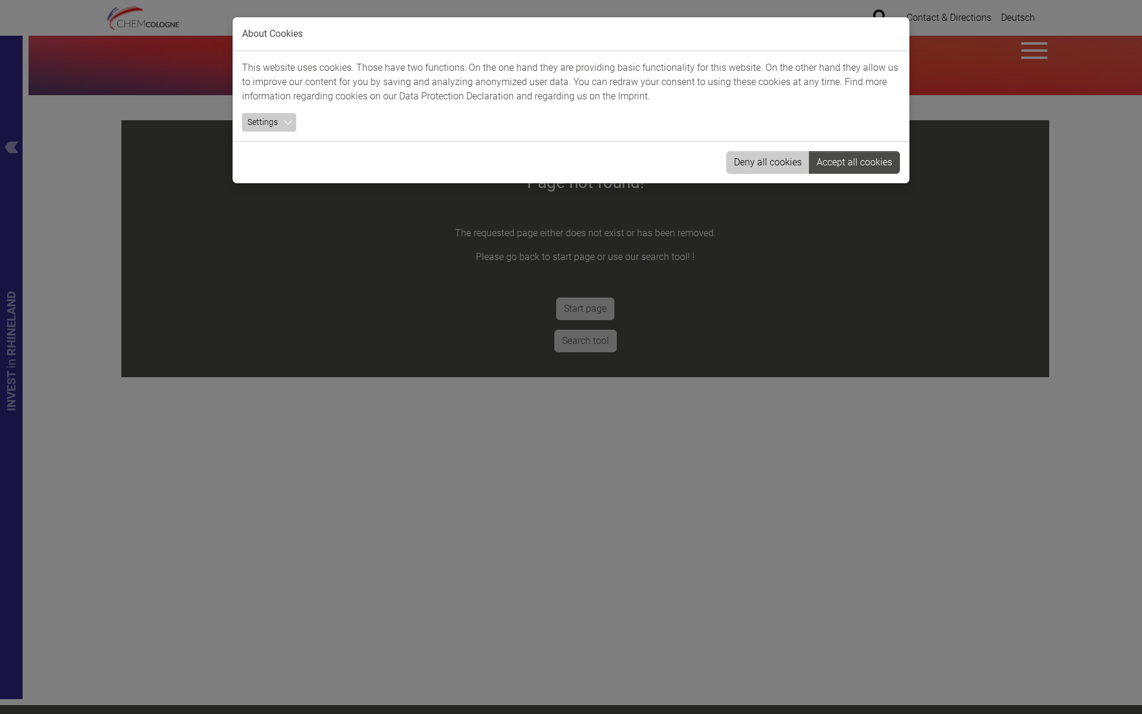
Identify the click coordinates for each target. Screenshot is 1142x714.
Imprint (633, 96)
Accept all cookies (854, 162)
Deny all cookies (768, 162)
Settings (262, 122)
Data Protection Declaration (456, 96)
